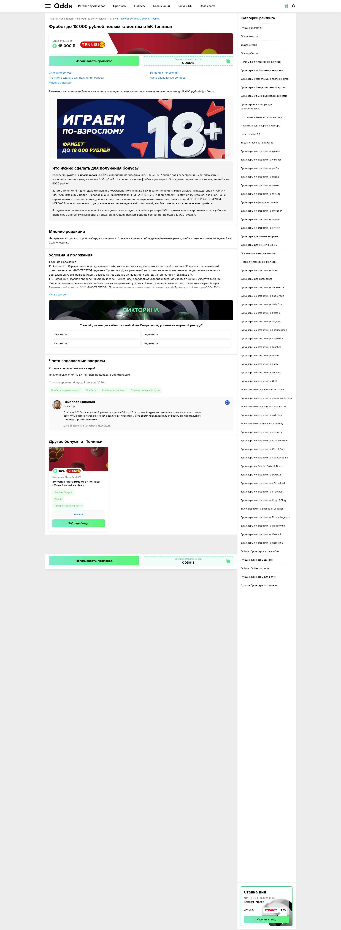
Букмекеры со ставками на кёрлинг (261, 372)
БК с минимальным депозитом (258, 253)
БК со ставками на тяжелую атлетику (262, 423)
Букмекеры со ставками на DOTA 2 (261, 474)
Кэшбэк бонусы (63, 492)
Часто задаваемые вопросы (168, 77)
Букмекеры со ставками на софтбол (261, 415)
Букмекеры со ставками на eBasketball (263, 483)
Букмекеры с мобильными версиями (262, 70)
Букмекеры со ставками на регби (260, 168)
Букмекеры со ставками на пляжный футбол (266, 398)
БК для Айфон (249, 44)
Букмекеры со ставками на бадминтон (263, 287)
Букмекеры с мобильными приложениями (265, 78)
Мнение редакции (60, 82)
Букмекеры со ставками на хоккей (260, 227)
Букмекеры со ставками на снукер (260, 185)
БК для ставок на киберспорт (257, 142)
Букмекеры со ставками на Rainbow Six (263, 525)
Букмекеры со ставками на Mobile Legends (265, 517)
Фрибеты (91, 390)
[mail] (227, 402)
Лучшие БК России (251, 27)
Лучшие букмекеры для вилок (258, 576)
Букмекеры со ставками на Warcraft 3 (262, 542)
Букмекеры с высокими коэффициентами (264, 95)
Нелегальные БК (250, 134)
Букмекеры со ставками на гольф (260, 355)
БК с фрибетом (249, 53)
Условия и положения (164, 72)
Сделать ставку (266, 919)
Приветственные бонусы (145, 390)
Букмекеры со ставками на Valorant (261, 534)
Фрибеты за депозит (113, 390)
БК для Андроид (250, 36)
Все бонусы (67, 18)
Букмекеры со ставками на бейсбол (261, 304)
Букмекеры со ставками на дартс (259, 364)
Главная (53, 18)
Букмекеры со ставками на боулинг (261, 321)
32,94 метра (151, 334)
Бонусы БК (185, 6)
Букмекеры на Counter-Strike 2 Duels (262, 466)
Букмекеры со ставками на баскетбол (262, 295)
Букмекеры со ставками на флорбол (261, 210)
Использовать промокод (94, 61)
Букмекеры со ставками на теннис (260, 193)
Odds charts (207, 6)
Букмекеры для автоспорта (256, 278)
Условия (78, 514)
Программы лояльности (68, 505)
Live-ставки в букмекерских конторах (262, 117)
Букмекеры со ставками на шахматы (261, 432)
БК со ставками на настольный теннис (263, 389)
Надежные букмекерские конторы (260, 125)
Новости (139, 6)
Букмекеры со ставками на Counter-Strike (264, 457)
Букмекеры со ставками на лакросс (261, 159)
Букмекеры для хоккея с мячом (259, 244)
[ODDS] (63, 6)
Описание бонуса (60, 72)
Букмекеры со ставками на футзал (260, 219)
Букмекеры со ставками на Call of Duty (263, 449)
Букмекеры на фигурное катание (259, 202)
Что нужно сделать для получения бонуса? (76, 77)
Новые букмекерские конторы (258, 261)
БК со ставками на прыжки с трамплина (263, 406)
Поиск (294, 6)
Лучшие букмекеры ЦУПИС (257, 559)
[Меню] (48, 6)
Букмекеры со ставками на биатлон (261, 312)
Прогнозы (119, 6)
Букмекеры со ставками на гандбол (261, 346)
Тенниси (113, 18)
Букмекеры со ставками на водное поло (264, 329)
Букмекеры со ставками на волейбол (262, 338)
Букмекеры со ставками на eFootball (261, 491)
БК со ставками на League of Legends (262, 508)
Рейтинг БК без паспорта (255, 568)
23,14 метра (60, 334)
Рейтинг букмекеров (91, 6)
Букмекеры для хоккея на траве (259, 236)
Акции (58, 498)
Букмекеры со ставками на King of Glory (263, 500)
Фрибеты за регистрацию (91, 18)
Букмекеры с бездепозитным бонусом (263, 87)
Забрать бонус (78, 523)
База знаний (161, 6)
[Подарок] (286, 6)
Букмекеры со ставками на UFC (259, 381)
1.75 (283, 910)
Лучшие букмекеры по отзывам (259, 585)
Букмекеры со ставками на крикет (260, 151)
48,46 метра (151, 343)
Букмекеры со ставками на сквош (260, 176)
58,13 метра (60, 343)
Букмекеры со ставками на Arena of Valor (264, 440)
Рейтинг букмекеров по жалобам (260, 551)
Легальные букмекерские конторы (261, 61)
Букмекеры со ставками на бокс (259, 270)
